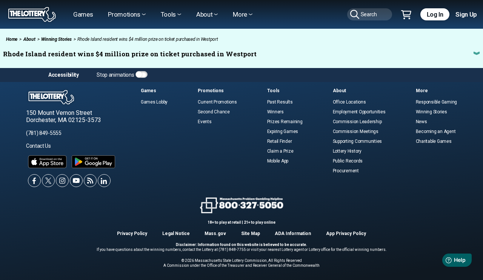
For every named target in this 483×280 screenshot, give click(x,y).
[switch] (141, 74)
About (29, 39)
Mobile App (278, 161)
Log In (435, 14)
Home (11, 39)
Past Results (280, 102)
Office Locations (349, 102)
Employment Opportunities (359, 111)
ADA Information (293, 233)
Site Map (250, 233)
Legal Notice (176, 233)
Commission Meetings (355, 131)
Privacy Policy (132, 233)
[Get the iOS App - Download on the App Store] (47, 161)
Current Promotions (217, 102)
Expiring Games (282, 131)
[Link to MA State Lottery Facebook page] (34, 180)
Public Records (348, 161)
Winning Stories (56, 39)
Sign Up (466, 14)
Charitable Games (434, 141)
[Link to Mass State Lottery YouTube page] (76, 180)
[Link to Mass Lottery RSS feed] (90, 180)
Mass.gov (215, 233)
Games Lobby (154, 102)
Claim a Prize (280, 151)
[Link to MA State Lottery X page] (48, 180)
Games (83, 14)
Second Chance (214, 111)
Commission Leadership (357, 121)
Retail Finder (279, 141)
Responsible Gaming (436, 102)
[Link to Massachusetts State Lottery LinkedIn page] (104, 180)
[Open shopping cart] (406, 15)
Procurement (346, 170)
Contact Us (38, 146)
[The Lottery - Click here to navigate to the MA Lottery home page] (32, 14)
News (421, 121)
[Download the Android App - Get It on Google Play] (93, 161)
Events (205, 121)
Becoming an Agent (436, 131)
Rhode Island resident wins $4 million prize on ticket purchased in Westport (130, 54)
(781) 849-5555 (44, 133)
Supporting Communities (357, 141)
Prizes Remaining (285, 121)
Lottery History (347, 151)
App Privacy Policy (346, 233)
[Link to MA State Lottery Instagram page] (62, 180)
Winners (275, 111)
